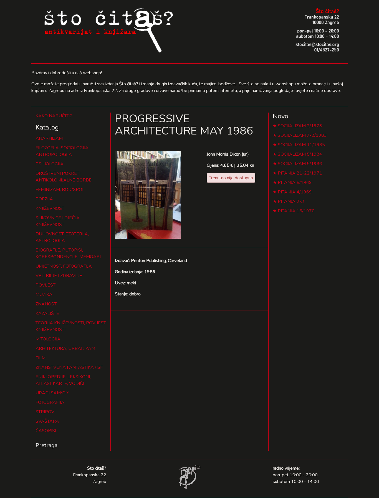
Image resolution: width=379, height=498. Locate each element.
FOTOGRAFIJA (50, 402)
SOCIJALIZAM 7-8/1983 (302, 135)
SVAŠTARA (47, 421)
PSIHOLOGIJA (50, 164)
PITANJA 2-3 (291, 201)
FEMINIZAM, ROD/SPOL (60, 189)
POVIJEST (45, 285)
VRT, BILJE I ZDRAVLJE (59, 276)
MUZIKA (44, 295)
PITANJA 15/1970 (296, 211)
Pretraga (46, 445)
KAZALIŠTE (47, 313)
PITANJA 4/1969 (295, 192)
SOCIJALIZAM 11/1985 (301, 145)
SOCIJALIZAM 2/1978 (300, 126)
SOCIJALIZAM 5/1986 (300, 164)
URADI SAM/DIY (52, 393)
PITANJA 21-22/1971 (300, 173)
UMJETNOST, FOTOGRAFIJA (64, 266)
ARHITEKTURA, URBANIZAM (65, 348)
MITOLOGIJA (48, 339)
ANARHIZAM (49, 138)
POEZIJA (44, 199)
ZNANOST (46, 304)
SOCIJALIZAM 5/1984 (300, 154)
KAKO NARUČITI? (54, 116)
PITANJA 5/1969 (295, 183)
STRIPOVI (45, 412)
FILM (41, 358)
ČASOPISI (46, 431)
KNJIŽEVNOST (50, 208)
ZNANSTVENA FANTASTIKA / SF (69, 367)
